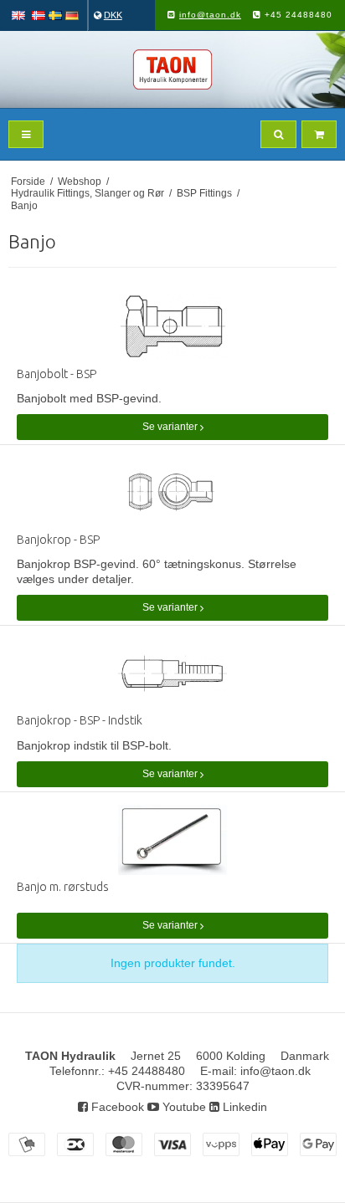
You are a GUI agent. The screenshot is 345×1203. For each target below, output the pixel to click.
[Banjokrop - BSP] (172, 493)
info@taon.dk (210, 14)
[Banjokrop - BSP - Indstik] (172, 673)
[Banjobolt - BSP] (172, 326)
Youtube (182, 1106)
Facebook (116, 1106)
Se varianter (171, 427)
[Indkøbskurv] (319, 134)
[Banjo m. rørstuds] (172, 840)
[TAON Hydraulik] (172, 69)
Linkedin (243, 1106)
